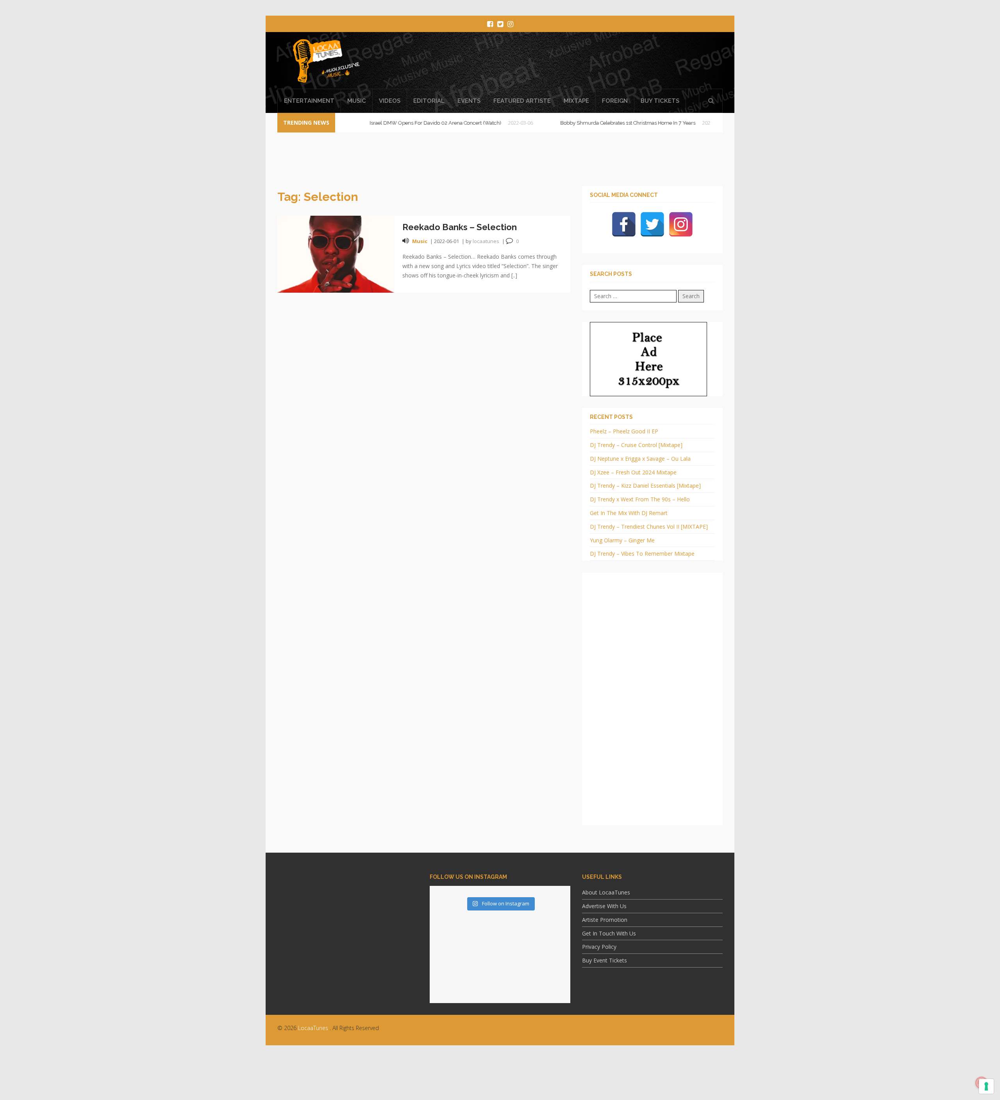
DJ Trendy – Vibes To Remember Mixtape (642, 553)
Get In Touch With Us (609, 933)
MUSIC (356, 100)
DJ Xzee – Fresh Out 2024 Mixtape (633, 472)
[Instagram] (680, 224)
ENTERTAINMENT (309, 100)
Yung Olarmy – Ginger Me (622, 540)
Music (419, 241)
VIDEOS (389, 100)
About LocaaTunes (606, 892)
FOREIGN (615, 100)
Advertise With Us (604, 906)
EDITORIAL (429, 100)
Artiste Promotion (604, 919)
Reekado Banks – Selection (459, 227)
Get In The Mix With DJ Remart (629, 513)
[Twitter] (652, 224)
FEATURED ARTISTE (522, 100)
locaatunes (486, 241)
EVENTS (468, 100)
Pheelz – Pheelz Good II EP (624, 431)
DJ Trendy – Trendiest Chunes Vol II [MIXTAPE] (649, 526)
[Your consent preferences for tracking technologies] (986, 1086)
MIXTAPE (576, 100)
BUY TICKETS (660, 100)
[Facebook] (623, 224)
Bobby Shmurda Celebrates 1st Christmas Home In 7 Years (596, 123)
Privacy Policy (599, 946)
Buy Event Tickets (604, 960)
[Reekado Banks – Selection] (336, 253)
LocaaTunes (313, 1028)
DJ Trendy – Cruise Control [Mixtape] (636, 445)
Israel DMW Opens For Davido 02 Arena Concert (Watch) (404, 123)
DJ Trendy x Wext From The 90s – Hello (640, 499)
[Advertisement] (500, 1078)
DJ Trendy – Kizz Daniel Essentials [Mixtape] (645, 485)
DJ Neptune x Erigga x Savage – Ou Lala (640, 458)
